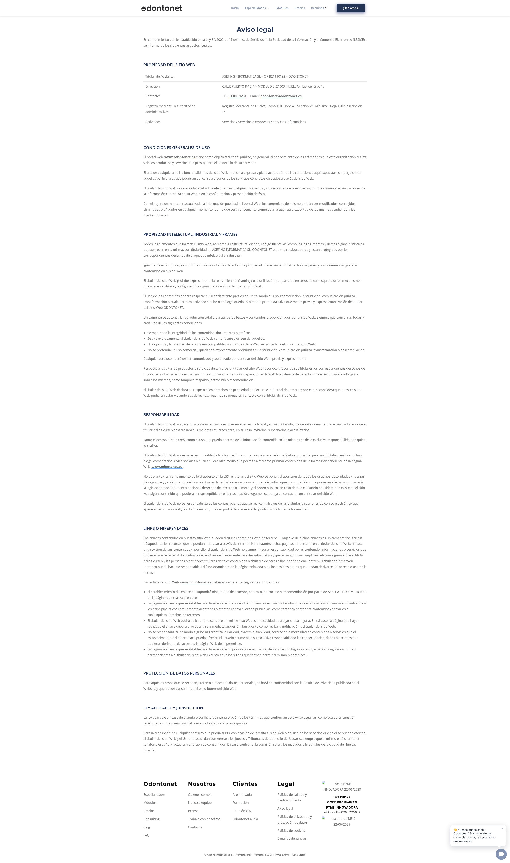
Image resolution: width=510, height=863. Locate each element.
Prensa (193, 811)
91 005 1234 (237, 96)
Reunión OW (242, 811)
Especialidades (255, 8)
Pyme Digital (299, 854)
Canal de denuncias (292, 838)
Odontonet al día (245, 819)
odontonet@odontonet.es (281, 96)
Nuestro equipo (200, 802)
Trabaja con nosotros (204, 819)
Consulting (151, 819)
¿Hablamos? (351, 8)
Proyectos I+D (243, 854)
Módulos (282, 8)
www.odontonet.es (179, 157)
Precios (300, 8)
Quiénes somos (199, 794)
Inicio (235, 8)
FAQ (146, 835)
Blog (146, 827)
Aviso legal (285, 808)
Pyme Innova (282, 854)
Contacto (195, 827)
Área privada (242, 794)
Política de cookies (291, 830)
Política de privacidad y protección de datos (294, 819)
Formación (241, 802)
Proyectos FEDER (263, 854)
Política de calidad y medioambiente (292, 797)
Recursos (317, 8)
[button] (478, 835)
